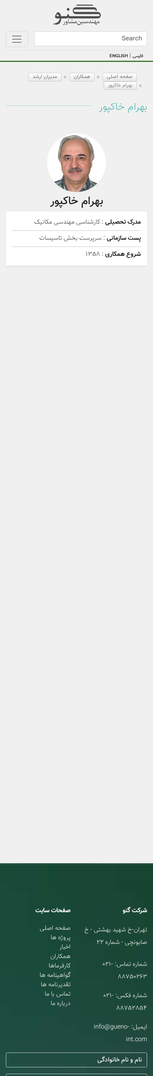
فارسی (138, 56)
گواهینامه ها (55, 975)
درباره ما (61, 1004)
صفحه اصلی (120, 77)
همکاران (60, 957)
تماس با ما (58, 994)
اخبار (65, 947)
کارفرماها (60, 966)
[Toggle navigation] (17, 39)
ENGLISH (118, 55)
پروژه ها (61, 938)
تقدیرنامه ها (56, 985)
